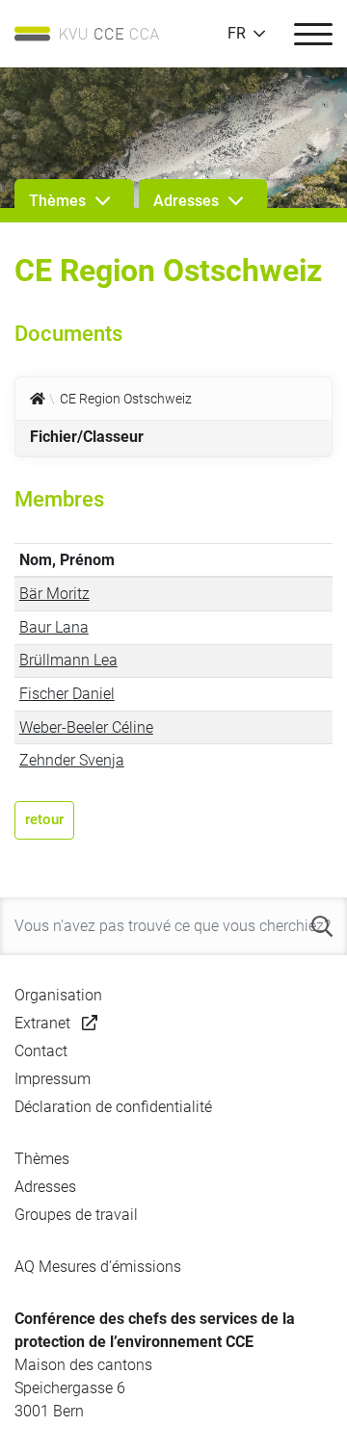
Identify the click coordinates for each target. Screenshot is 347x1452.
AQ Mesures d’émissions (97, 1267)
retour (44, 819)
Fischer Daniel (67, 694)
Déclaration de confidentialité (113, 1107)
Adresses (45, 1187)
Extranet (42, 1023)
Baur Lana (54, 627)
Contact (40, 1051)
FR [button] (236, 33)
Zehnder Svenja (71, 760)
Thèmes (41, 1159)
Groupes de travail (76, 1215)
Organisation (58, 995)
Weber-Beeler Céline (86, 727)
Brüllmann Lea (68, 660)
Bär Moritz (54, 593)
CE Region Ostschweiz (126, 398)
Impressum (52, 1079)
